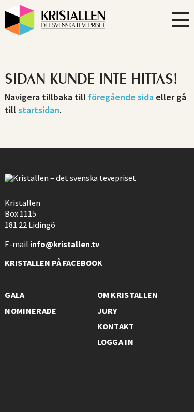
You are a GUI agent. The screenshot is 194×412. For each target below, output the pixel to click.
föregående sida (121, 97)
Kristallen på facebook (53, 262)
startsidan (38, 110)
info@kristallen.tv (64, 244)
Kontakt (116, 326)
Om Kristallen (127, 294)
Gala (14, 294)
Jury (107, 310)
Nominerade (30, 310)
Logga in (115, 341)
